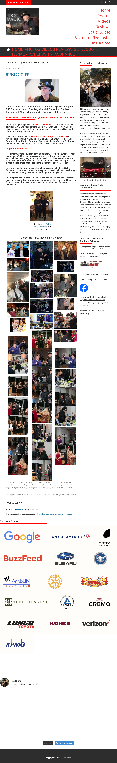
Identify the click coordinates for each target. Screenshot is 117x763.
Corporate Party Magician (16, 482)
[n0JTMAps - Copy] (18, 386)
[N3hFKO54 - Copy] (41, 376)
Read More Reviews (88, 253)
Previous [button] (82, 166)
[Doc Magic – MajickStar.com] (8, 49)
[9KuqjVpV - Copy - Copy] (65, 455)
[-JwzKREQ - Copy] (18, 407)
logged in (20, 509)
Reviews (103, 26)
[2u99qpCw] (41, 452)
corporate (9, 485)
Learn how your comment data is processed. (54, 514)
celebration (59, 482)
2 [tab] (87, 180)
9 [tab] (105, 180)
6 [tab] (98, 180)
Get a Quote (99, 32)
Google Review (101, 279)
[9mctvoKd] (41, 470)
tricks (74, 488)
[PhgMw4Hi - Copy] (41, 434)
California (44, 482)
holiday (68, 485)
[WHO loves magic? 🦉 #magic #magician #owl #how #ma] (14, 714)
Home (104, 10)
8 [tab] (103, 180)
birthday (31, 482)
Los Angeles (15, 488)
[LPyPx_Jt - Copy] (65, 397)
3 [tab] (90, 180)
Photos (103, 15)
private (54, 488)
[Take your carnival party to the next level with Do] (73, 714)
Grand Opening (55, 485)
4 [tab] (92, 180)
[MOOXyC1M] (41, 394)
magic (21, 488)
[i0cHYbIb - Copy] (18, 425)
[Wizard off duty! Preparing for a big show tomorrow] (44, 697)
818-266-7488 (17, 74)
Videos (104, 21)
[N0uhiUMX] (65, 379)
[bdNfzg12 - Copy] (18, 447)
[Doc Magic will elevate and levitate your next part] (73, 731)
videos (87, 274)
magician (27, 488)
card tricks (51, 482)
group (63, 485)
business (37, 482)
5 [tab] (95, 180)
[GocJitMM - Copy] (18, 346)
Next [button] (108, 166)
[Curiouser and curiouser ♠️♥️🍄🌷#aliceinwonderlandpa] (14, 697)
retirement (68, 488)
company (67, 482)
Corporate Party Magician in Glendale (25, 485)
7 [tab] (100, 180)
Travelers (43, 226)
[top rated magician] (91, 268)
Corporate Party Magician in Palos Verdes (59, 495)
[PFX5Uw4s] (18, 364)
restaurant (60, 488)
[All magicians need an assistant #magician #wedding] (73, 697)
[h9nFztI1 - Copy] (41, 340)
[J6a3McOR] (65, 416)
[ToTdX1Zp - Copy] (41, 358)
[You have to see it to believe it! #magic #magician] (44, 731)
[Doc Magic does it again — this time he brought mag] (14, 731)
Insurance (101, 43)
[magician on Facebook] (84, 291)
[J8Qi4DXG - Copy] (41, 413)
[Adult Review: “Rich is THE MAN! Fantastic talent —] (44, 714)
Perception (41, 229)
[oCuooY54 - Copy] (65, 358)
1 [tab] (84, 180)
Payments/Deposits (92, 37)
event (40, 485)
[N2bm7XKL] (65, 437)
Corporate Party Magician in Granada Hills (24, 495)
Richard (21, 68)
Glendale (46, 485)
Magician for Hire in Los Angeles (92, 297)
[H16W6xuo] (18, 465)
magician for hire (36, 488)
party (49, 488)
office (45, 488)
